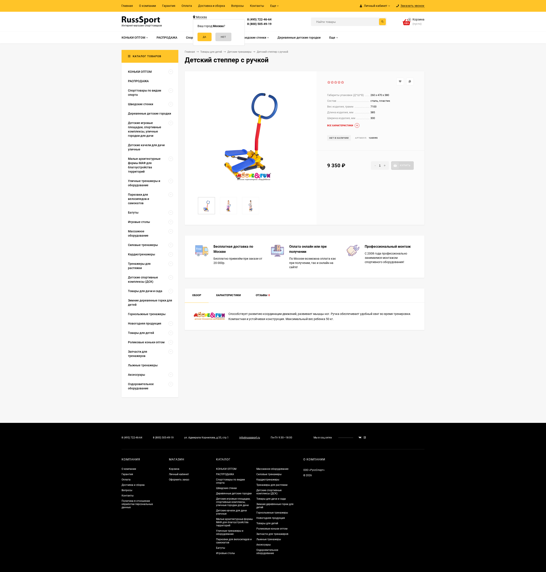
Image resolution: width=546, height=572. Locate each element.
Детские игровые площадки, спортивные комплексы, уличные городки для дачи (233, 502)
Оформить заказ (179, 479)
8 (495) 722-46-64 (259, 19)
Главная (127, 5)
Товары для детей (267, 523)
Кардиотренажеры (267, 479)
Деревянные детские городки (234, 493)
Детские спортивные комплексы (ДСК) (269, 492)
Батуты (220, 547)
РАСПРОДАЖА (225, 474)
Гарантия (168, 5)
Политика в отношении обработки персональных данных (137, 504)
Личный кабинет (179, 474)
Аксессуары (263, 544)
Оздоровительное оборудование (267, 552)
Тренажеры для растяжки (272, 484)
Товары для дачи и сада (271, 498)
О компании (147, 5)
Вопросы (237, 5)
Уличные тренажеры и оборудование (229, 532)
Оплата (187, 5)
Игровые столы (225, 553)
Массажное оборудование (272, 468)
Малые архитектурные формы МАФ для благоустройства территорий (234, 522)
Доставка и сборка (211, 5)
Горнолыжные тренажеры (272, 512)
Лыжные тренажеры (268, 539)
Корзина (174, 468)
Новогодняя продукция (270, 518)
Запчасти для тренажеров (272, 534)
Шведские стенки (226, 488)
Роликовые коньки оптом (272, 528)
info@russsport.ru (249, 437)
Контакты (257, 5)
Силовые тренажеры (269, 474)
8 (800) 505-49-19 (259, 24)
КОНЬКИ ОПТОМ (226, 468)
